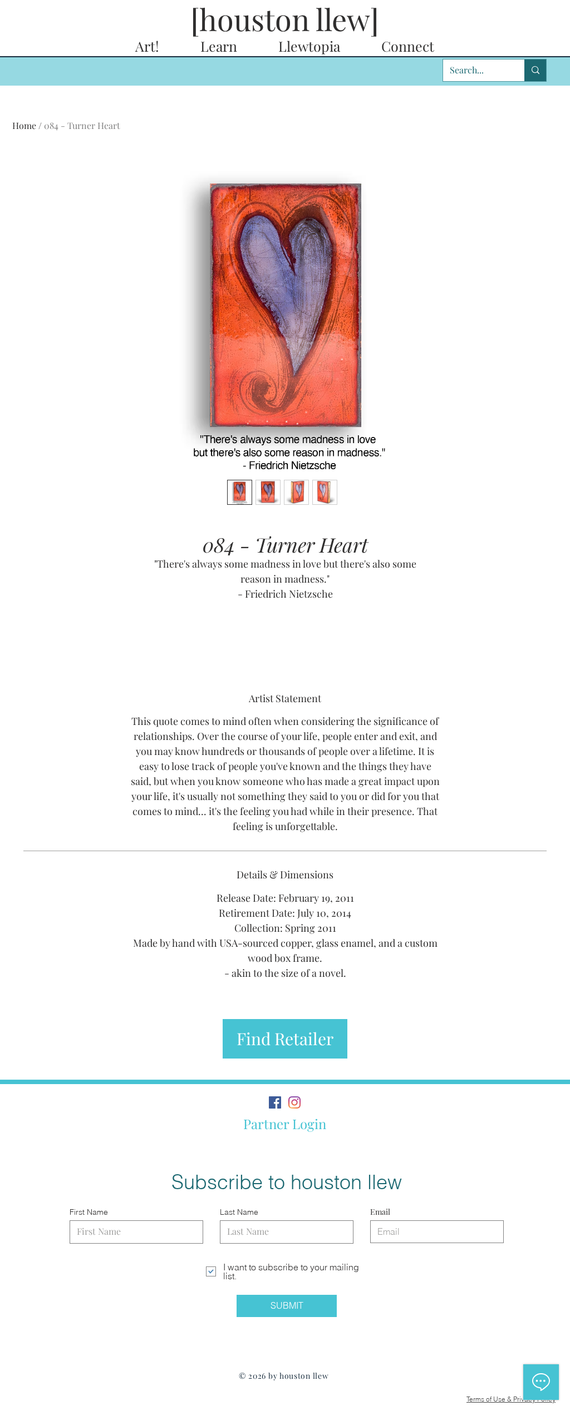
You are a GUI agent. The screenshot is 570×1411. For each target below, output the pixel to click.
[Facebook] (275, 1102)
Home (24, 125)
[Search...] (535, 70)
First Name (89, 1212)
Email (380, 1212)
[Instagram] (294, 1102)
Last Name (239, 1212)
